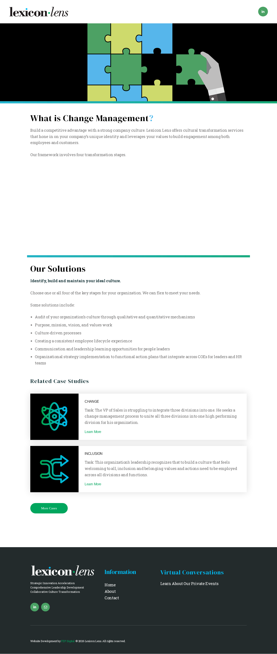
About (110, 591)
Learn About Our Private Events (189, 583)
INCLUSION (93, 453)
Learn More (93, 432)
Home (110, 584)
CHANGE (92, 401)
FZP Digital (68, 641)
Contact (112, 597)
